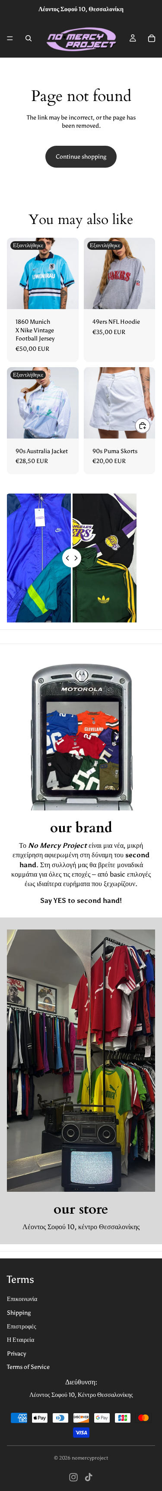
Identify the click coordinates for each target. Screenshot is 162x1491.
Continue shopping (81, 156)
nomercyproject (90, 1458)
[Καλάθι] (151, 38)
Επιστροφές (21, 1326)
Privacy (16, 1353)
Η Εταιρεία (20, 1340)
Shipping (19, 1312)
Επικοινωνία (22, 1299)
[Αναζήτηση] (28, 38)
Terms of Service (28, 1367)
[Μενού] (10, 38)
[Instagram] (73, 1477)
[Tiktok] (88, 1477)
